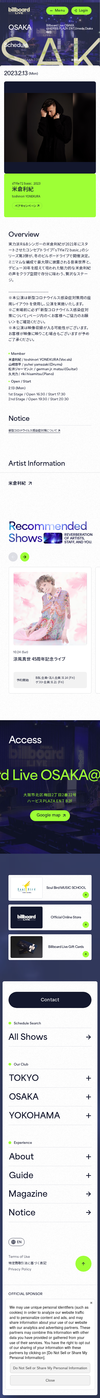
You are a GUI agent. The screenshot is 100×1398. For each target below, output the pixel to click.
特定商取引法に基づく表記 (27, 1262)
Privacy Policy (19, 1269)
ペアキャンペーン (25, 206)
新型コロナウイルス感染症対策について (32, 430)
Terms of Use (19, 1256)
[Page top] (83, 1264)
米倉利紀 (17, 482)
